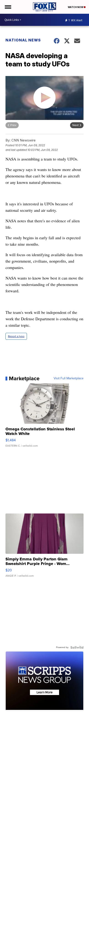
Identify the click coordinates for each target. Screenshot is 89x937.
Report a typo (16, 336)
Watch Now (76, 7)
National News (23, 40)
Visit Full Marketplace (69, 378)
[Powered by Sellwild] (77, 647)
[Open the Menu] (7, 7)
